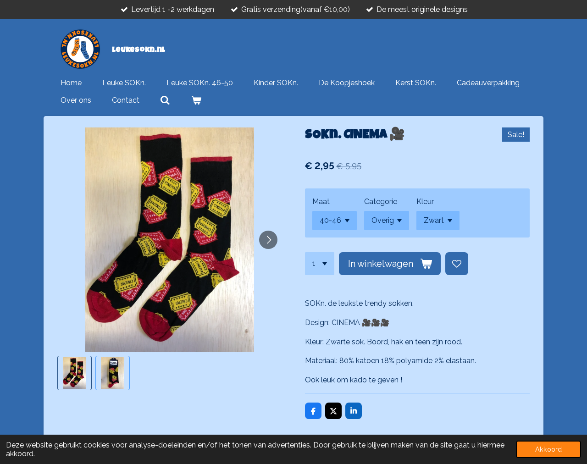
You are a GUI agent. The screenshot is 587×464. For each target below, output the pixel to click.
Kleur (425, 201)
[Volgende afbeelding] (268, 240)
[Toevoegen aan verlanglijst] (456, 263)
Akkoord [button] (548, 449)
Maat (321, 201)
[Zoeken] (165, 100)
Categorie (380, 201)
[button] (74, 373)
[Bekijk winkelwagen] (196, 100)
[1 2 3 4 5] (319, 263)
